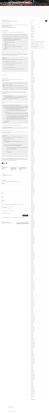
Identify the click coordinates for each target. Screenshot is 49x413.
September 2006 (33, 346)
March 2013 (32, 264)
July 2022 (32, 116)
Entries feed (32, 26)
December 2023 (33, 93)
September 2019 (33, 161)
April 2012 (32, 279)
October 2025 (32, 65)
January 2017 (32, 204)
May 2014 (32, 247)
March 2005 (32, 370)
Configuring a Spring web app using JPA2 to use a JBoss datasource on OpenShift (13, 168)
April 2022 (32, 120)
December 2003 (33, 390)
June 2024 (32, 85)
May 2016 (32, 215)
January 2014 (32, 252)
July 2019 (32, 164)
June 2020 (32, 149)
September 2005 (33, 362)
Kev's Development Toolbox (20, 2)
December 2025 (33, 62)
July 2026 (32, 53)
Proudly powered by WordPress (11, 411)
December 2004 (33, 374)
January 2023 (32, 108)
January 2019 (32, 172)
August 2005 (32, 363)
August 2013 (32, 259)
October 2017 (32, 192)
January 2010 (32, 315)
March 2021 (32, 137)
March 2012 (32, 280)
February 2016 (32, 219)
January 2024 (32, 92)
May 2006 (32, 351)
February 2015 (32, 235)
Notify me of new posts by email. (6, 213)
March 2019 (32, 169)
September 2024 (33, 81)
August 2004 (32, 379)
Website (3, 200)
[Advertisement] (24, 11)
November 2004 (33, 375)
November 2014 (33, 239)
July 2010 (32, 307)
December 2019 (33, 157)
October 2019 (32, 160)
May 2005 (32, 367)
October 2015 (32, 224)
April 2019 (32, 168)
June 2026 (32, 54)
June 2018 (32, 181)
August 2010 (32, 306)
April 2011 (32, 295)
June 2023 (32, 101)
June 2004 (32, 382)
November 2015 (33, 223)
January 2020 (32, 156)
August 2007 (32, 331)
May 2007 (32, 335)
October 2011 (32, 287)
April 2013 (32, 263)
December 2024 (33, 77)
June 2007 (32, 334)
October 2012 (32, 271)
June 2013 (32, 260)
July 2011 (32, 291)
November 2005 (33, 359)
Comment (3, 183)
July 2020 (32, 148)
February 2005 (32, 371)
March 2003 (32, 394)
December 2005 (33, 358)
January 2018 (32, 188)
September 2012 (33, 272)
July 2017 (32, 196)
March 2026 (32, 58)
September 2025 (33, 66)
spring (11, 175)
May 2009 (32, 326)
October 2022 (32, 112)
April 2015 (32, 232)
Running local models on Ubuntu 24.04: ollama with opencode (38, 41)
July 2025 (32, 69)
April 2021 (32, 136)
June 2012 (32, 276)
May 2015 (32, 231)
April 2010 (32, 311)
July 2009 (32, 323)
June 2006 (32, 350)
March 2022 (32, 121)
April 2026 (32, 57)
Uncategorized (32, 37)
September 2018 (33, 177)
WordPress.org (32, 29)
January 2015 (32, 236)
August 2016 (32, 211)
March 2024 (32, 89)
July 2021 (32, 132)
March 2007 (32, 338)
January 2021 (32, 140)
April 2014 (32, 248)
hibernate (5, 175)
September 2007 (33, 330)
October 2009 (32, 319)
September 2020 (33, 145)
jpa (9, 175)
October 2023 (32, 96)
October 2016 (32, 208)
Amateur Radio (32, 33)
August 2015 (32, 227)
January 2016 (32, 220)
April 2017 (32, 200)
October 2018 (32, 176)
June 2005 (32, 366)
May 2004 (32, 383)
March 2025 (32, 73)
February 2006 (32, 355)
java (7, 175)
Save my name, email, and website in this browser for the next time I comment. (13, 204)
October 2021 (32, 128)
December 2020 (33, 141)
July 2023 (32, 100)
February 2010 (32, 314)
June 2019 (32, 165)
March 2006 (32, 354)
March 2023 (32, 105)
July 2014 (32, 244)
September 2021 (33, 129)
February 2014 (32, 251)
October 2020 (32, 144)
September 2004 (33, 378)
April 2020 (32, 152)
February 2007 (32, 339)
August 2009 (32, 322)
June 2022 (32, 117)
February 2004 (32, 387)
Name (3, 193)
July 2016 (32, 212)
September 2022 (33, 113)
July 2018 (32, 180)
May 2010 (32, 310)
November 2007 (33, 327)
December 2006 (33, 342)
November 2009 (33, 318)
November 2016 (33, 207)
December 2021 (33, 125)
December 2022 (33, 109)
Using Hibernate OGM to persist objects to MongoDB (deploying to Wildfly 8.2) (23, 168)
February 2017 (32, 203)
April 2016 (32, 216)
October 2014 (32, 240)
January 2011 (32, 299)
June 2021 (32, 133)
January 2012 (32, 283)
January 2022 (32, 124)
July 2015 (32, 228)
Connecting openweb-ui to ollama (35, 44)
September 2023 (33, 97)
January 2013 (32, 267)
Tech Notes (4, 174)
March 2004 (32, 386)
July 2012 (32, 275)
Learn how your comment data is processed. (18, 217)
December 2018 (33, 173)
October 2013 (32, 256)
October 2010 (32, 303)
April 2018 (32, 184)
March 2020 (32, 153)
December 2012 (33, 268)
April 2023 (32, 104)
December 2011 (33, 284)
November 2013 (33, 255)
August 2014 (32, 243)
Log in (31, 25)
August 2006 (32, 347)
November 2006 (33, 343)
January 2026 (32, 61)
